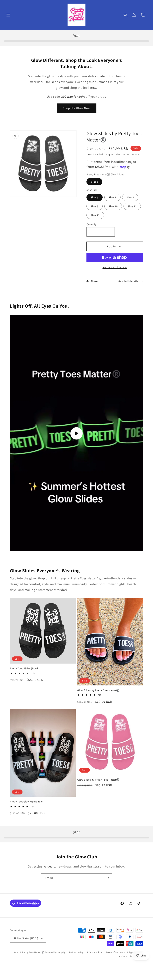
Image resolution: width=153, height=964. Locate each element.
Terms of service (114, 952)
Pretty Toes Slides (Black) (25, 668)
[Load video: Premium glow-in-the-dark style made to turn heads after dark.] (76, 433)
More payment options (115, 266)
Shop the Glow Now (76, 108)
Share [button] (94, 281)
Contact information (132, 956)
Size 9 (94, 206)
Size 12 (95, 215)
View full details (128, 281)
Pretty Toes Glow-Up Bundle (26, 801)
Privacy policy (94, 952)
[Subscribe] (107, 878)
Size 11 (132, 206)
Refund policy (76, 952)
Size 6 (94, 197)
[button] (8, 14)
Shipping (109, 154)
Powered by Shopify (55, 952)
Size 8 (130, 197)
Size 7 (112, 197)
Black (94, 181)
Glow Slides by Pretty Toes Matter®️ (98, 690)
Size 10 (113, 206)
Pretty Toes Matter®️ (33, 952)
